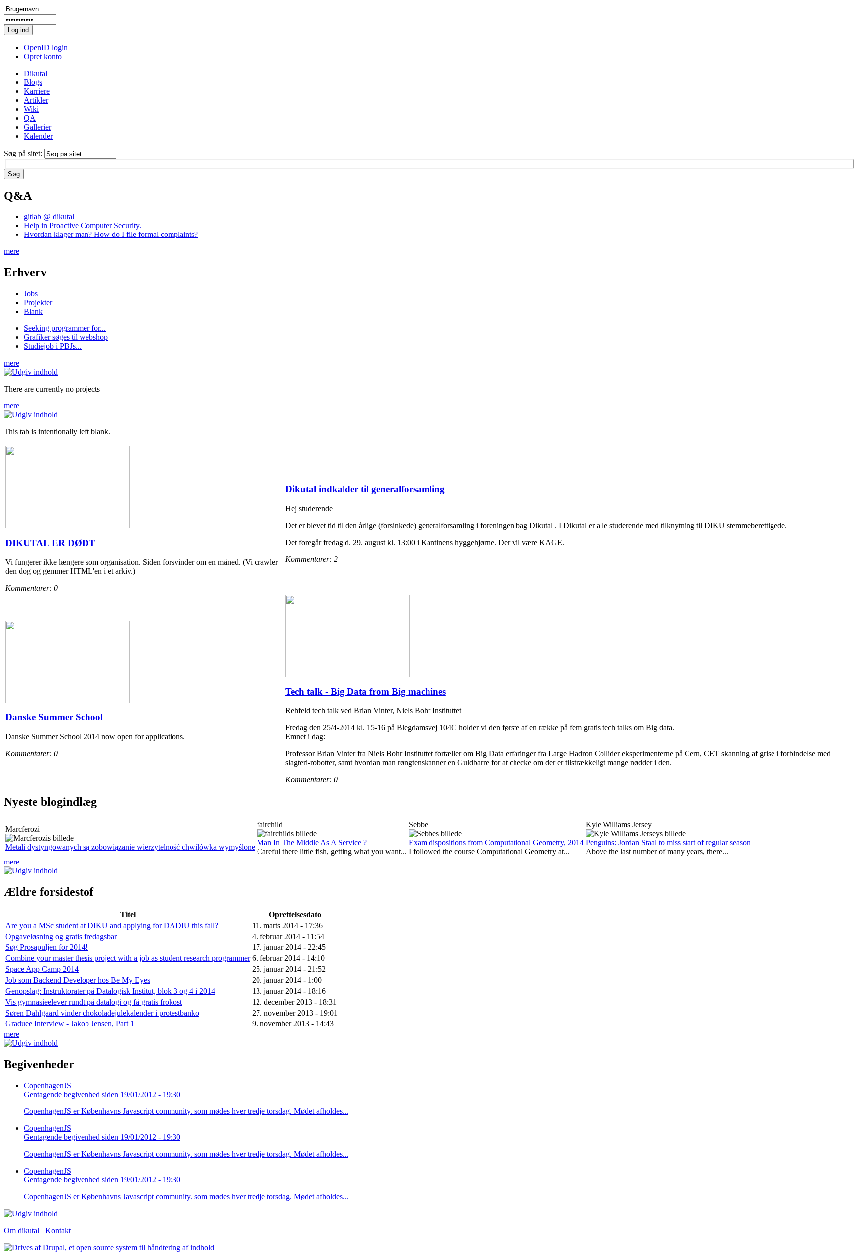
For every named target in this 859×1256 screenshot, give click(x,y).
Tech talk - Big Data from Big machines (365, 691)
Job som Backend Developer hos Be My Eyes (77, 980)
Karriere (37, 91)
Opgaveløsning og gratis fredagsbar (61, 936)
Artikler (36, 100)
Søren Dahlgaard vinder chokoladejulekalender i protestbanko (102, 1013)
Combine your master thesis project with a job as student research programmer (127, 958)
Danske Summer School (54, 717)
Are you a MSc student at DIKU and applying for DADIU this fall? (111, 925)
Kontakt (58, 1230)
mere (11, 251)
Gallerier (37, 127)
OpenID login (46, 47)
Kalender (38, 136)
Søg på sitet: (24, 153)
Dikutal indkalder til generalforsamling (365, 489)
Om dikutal (21, 1230)
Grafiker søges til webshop (66, 337)
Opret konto (43, 56)
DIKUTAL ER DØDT (50, 543)
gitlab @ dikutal (49, 216)
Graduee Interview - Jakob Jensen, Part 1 (69, 1024)
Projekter (38, 302)
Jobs (31, 293)
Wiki (31, 109)
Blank (33, 311)
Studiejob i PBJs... (53, 346)
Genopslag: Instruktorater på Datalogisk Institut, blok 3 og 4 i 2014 (110, 991)
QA (30, 118)
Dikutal (35, 73)
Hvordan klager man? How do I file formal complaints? (111, 234)
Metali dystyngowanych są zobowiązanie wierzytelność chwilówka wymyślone (130, 847)
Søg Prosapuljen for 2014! (46, 947)
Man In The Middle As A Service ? (312, 842)
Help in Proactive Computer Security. (82, 225)
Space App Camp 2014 (42, 969)
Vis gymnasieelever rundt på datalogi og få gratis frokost (93, 1002)
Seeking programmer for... (65, 328)
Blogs (33, 82)
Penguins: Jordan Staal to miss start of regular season (668, 842)
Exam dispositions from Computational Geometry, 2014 (496, 842)
